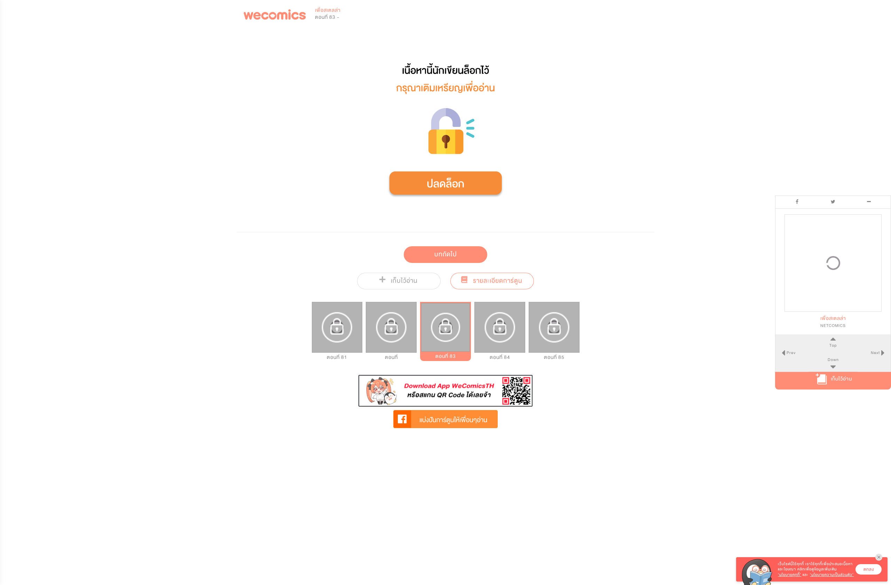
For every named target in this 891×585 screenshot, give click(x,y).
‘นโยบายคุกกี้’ (789, 574)
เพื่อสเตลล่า (328, 10)
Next (876, 352)
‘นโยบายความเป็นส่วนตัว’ (832, 574)
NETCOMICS (833, 325)
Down (833, 359)
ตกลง (869, 569)
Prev (790, 352)
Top (833, 345)
